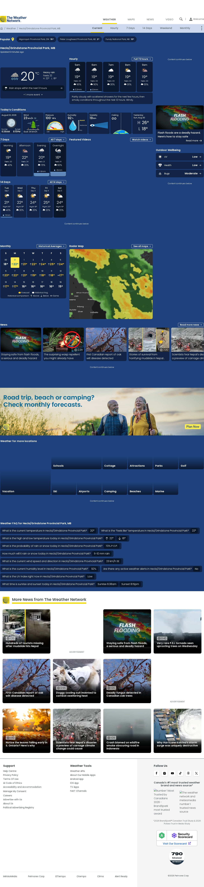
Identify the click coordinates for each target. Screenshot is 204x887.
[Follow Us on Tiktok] (180, 774)
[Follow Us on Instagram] (164, 774)
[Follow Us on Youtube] (172, 774)
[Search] (181, 19)
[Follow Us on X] (196, 774)
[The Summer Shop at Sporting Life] (191, 482)
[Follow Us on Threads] (188, 774)
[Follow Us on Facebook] (156, 774)
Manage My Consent (14, 791)
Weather (11, 28)
